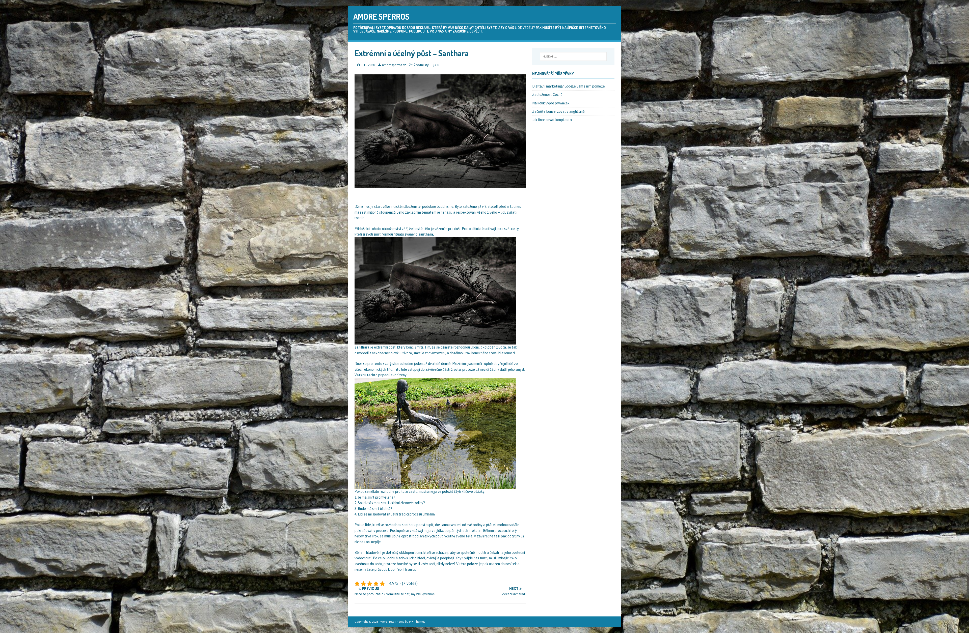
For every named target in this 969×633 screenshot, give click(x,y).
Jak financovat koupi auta (552, 120)
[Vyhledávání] (573, 56)
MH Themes (417, 621)
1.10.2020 (368, 65)
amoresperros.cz (394, 65)
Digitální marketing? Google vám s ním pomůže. (569, 86)
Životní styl (421, 65)
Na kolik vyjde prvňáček (551, 103)
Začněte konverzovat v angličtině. (558, 111)
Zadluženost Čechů (547, 95)
